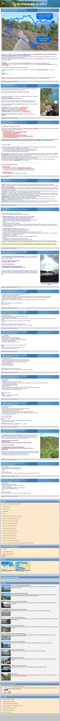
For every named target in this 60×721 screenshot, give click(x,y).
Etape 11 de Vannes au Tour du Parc (10, 540)
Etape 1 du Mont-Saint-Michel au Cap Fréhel (12, 516)
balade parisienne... (7, 712)
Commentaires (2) (14, 459)
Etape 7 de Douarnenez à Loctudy (10, 530)
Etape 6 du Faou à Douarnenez (9, 528)
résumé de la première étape (8, 253)
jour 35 (25, 108)
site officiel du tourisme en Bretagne (10, 703)
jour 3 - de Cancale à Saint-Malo (9, 333)
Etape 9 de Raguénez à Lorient (9, 535)
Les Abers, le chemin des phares (10, 134)
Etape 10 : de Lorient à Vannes (17, 657)
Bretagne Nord (21, 167)
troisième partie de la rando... (9, 701)
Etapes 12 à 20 (14, 673)
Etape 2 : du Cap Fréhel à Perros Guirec (19, 593)
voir (34, 153)
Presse (4, 513)
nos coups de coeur (38, 58)
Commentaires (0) (13, 205)
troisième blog (5, 64)
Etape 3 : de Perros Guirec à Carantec (19, 601)
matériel (4, 181)
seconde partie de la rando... (9, 699)
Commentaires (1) (14, 287)
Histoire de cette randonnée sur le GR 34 (11, 504)
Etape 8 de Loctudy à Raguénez (10, 533)
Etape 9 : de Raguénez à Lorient (18, 649)
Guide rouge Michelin (7, 172)
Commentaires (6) (13, 248)
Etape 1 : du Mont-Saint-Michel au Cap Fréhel (20, 585)
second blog (4, 63)
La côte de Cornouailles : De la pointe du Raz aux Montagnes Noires (18, 136)
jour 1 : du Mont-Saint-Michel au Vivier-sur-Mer (12, 292)
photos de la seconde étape (8, 444)
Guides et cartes (6, 508)
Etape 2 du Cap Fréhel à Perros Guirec (11, 518)
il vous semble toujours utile (8, 551)
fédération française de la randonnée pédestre (13, 705)
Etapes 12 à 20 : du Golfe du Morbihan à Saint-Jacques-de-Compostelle (18, 543)
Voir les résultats (9, 555)
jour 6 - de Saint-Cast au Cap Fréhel (10, 404)
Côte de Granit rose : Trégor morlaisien (11, 132)
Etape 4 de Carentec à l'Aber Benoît (10, 523)
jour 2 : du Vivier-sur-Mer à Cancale (10, 313)
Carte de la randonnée (20, 571)
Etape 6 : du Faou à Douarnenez (18, 625)
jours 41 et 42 (22, 109)
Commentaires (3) (14, 426)
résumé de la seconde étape (8, 431)
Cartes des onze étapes (5, 571)
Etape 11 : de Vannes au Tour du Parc (19, 665)
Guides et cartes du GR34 (8, 123)
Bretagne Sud (28, 167)
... (2, 86)
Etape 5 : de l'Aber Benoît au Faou (18, 617)
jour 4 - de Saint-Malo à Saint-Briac (10, 356)
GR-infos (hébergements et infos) (10, 707)
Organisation (5, 511)
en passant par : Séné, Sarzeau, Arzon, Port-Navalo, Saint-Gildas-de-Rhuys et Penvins (29, 666)
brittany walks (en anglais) (8, 710)
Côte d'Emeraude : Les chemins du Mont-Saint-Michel (15, 131)
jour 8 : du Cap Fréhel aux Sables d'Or (11, 481)
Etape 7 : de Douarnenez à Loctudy (18, 633)
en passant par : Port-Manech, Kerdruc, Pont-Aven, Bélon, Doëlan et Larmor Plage (28, 650)
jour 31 (21, 108)
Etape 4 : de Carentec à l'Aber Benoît (18, 609)
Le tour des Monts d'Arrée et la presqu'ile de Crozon (14, 135)
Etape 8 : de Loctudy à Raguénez (18, 641)
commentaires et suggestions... (10, 577)
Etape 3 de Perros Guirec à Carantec (11, 521)
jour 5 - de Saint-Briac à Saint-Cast (10, 377)
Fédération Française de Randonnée (31, 128)
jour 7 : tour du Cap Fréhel (8, 464)
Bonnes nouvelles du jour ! (18, 686)
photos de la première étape (8, 264)
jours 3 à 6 (25, 107)
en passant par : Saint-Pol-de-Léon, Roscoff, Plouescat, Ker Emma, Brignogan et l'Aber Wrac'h (30, 610)
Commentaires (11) (14, 118)
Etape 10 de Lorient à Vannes (9, 538)
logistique (4, 210)
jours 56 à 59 (26, 110)
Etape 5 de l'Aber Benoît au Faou (10, 525)
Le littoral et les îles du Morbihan (10, 137)
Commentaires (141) (13, 81)
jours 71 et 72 (28, 111)
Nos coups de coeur (7, 506)
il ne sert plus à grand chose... (8, 553)
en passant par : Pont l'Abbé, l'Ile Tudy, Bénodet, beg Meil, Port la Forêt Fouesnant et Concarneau (31, 642)
